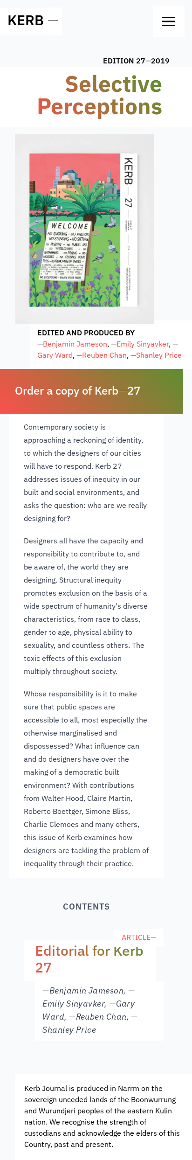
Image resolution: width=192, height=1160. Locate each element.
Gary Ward (55, 356)
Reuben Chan (104, 356)
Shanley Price (159, 356)
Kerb (25, 21)
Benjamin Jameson (75, 344)
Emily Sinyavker (143, 344)
